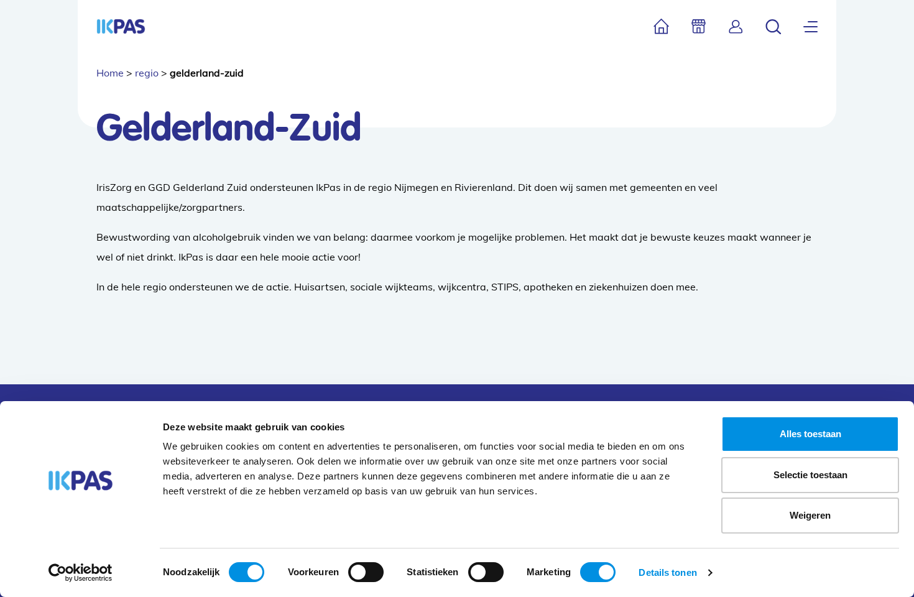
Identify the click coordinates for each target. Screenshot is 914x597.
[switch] (366, 572)
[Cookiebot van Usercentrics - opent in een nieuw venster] (80, 572)
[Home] (661, 26)
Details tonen (667, 572)
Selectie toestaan (810, 475)
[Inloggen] (736, 26)
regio (147, 73)
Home (110, 73)
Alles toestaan (810, 433)
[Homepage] (120, 26)
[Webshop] (698, 26)
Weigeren (810, 515)
